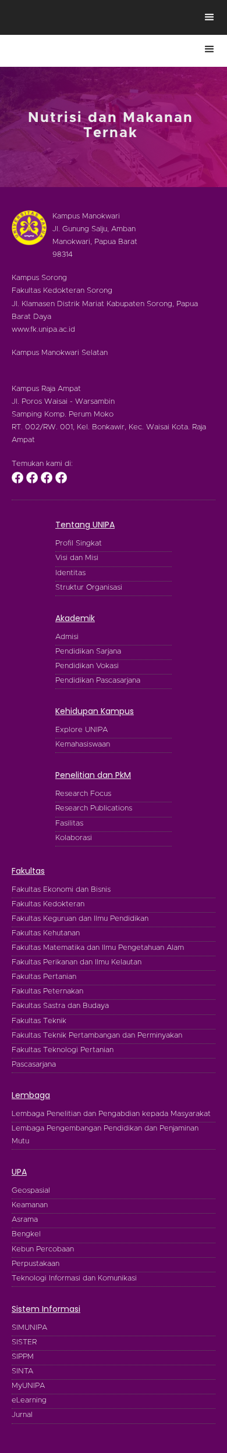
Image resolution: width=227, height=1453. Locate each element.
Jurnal (22, 1415)
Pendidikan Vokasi (87, 666)
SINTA (22, 1371)
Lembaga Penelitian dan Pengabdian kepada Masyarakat (111, 1114)
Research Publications (93, 808)
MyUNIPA (28, 1386)
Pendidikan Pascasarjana (97, 680)
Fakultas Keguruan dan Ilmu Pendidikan (80, 919)
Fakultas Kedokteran (48, 904)
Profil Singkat (78, 543)
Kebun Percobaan (43, 1249)
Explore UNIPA (81, 730)
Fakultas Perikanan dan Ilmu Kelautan (76, 962)
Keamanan (30, 1205)
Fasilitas (69, 823)
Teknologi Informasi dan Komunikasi (74, 1278)
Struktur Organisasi (88, 587)
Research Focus (83, 794)
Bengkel (26, 1234)
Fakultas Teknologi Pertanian (63, 1050)
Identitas (70, 573)
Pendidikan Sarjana (88, 651)
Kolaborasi (73, 838)
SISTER (24, 1342)
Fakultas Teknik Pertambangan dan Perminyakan (97, 1035)
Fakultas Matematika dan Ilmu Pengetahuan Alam (98, 948)
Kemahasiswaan (82, 744)
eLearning (29, 1400)
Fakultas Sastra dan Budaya (60, 1006)
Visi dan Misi (76, 558)
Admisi (67, 637)
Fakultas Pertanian (44, 977)
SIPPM (23, 1357)
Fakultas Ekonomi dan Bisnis (61, 890)
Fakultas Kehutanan (46, 933)
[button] (209, 17)
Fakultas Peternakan (47, 991)
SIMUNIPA (29, 1328)
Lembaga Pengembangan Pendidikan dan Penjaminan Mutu (105, 1135)
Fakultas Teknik (39, 1021)
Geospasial (31, 1190)
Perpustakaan (35, 1264)
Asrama (25, 1220)
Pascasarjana (34, 1064)
